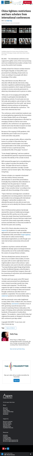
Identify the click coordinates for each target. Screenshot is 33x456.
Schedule (5, 435)
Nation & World (11, 328)
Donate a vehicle (7, 422)
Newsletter (5, 414)
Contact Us (5, 413)
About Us (5, 408)
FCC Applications (7, 438)
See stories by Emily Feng (17, 349)
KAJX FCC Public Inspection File (10, 440)
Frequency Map (7, 437)
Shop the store (6, 425)
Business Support (7, 424)
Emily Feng (9, 21)
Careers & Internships (8, 411)
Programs (5, 436)
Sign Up (16, 380)
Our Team (5, 409)
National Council (7, 426)
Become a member (7, 421)
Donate (28, 2)
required (4, 230)
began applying (25, 234)
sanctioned (15, 304)
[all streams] (31, 454)
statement (5, 296)
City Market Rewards (8, 427)
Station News (6, 410)
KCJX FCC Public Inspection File (10, 441)
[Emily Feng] (5, 336)
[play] (2, 454)
